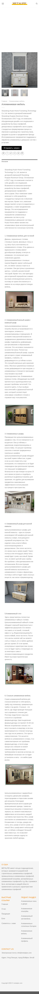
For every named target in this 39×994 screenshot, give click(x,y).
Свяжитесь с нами (9, 923)
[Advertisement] (19, 27)
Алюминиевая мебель (16, 101)
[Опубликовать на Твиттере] (11, 153)
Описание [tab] (5, 161)
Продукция (6, 914)
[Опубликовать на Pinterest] (18, 153)
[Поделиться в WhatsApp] (3, 153)
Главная (4, 101)
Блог (3, 918)
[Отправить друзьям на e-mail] (14, 153)
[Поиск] (36, 4)
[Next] (34, 70)
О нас (4, 909)
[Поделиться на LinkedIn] (22, 153)
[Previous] (5, 70)
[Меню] (3, 3)
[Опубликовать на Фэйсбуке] (7, 153)
